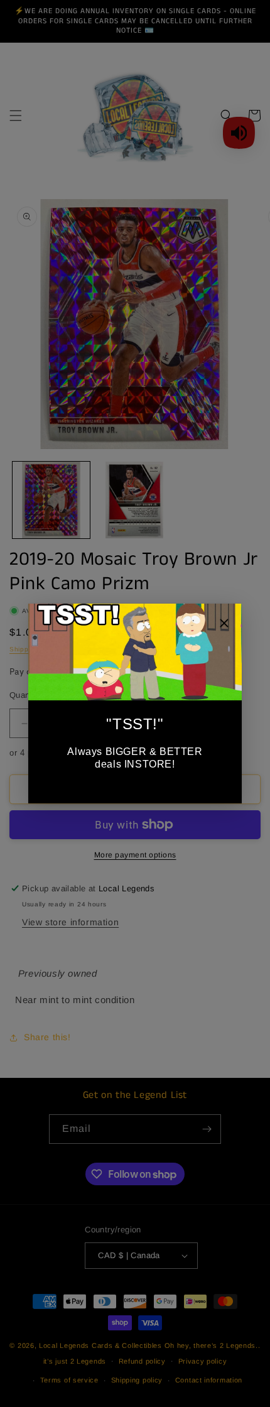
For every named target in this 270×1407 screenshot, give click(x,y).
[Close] (224, 624)
